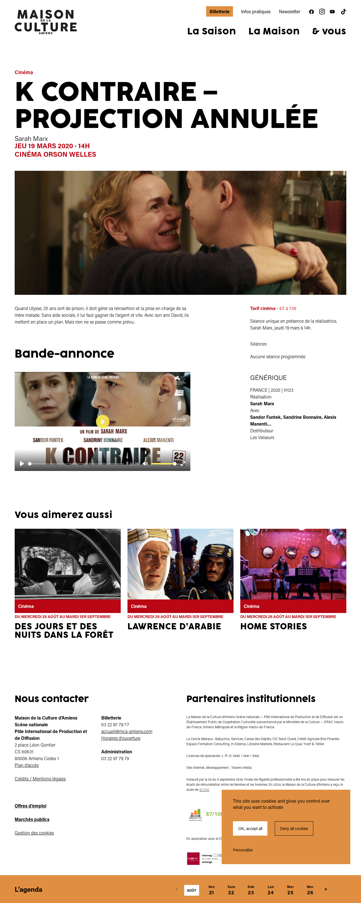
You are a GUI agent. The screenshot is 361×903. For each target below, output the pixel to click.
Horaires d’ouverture (120, 738)
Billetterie (220, 11)
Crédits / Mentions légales (40, 779)
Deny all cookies (294, 828)
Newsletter (289, 11)
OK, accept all (250, 828)
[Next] (326, 889)
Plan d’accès (27, 765)
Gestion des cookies (34, 833)
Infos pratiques (256, 11)
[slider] (76, 463)
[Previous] (176, 889)
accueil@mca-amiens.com (126, 731)
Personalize (243, 850)
